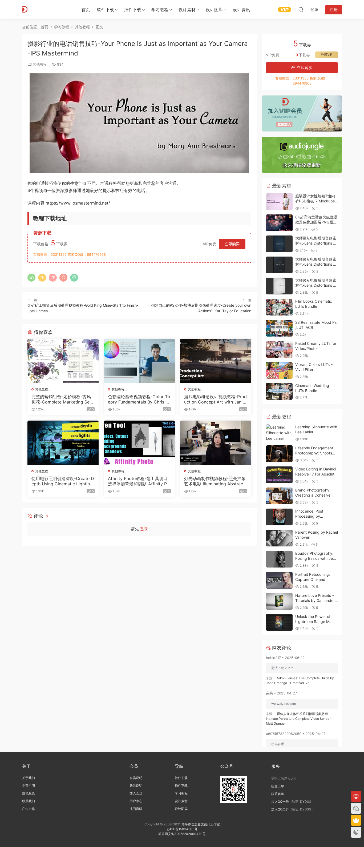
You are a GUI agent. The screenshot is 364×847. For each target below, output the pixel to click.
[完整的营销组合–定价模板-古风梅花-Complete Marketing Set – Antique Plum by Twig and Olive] (63, 361)
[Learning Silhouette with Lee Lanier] (279, 432)
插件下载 (132, 9)
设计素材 (181, 801)
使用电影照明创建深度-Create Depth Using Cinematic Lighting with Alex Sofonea (62, 481)
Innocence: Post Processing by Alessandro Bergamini (314, 516)
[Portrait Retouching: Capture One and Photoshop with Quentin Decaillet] (279, 580)
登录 (144, 529)
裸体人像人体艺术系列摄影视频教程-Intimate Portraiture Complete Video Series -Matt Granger (298, 718)
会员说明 (136, 778)
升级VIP (326, 55)
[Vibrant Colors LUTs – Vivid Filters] (279, 370)
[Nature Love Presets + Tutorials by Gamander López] (279, 601)
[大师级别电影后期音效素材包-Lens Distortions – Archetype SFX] (279, 265)
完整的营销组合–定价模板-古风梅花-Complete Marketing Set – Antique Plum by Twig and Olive (62, 399)
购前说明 (136, 786)
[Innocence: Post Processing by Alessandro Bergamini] (279, 517)
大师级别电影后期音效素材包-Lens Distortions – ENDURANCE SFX (315, 243)
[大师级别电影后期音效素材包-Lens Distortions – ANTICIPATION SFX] (279, 286)
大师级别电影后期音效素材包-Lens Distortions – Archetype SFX (315, 264)
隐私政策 (28, 793)
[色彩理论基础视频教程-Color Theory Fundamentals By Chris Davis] (139, 361)
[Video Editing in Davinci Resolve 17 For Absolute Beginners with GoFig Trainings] (279, 474)
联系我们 (28, 801)
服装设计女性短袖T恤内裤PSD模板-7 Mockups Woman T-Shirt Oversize (316, 201)
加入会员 (136, 793)
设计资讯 (241, 9)
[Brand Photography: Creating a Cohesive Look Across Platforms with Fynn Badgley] (279, 496)
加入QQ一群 (280, 802)
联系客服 (277, 794)
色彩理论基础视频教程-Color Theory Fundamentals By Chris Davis (139, 399)
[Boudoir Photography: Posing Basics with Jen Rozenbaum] (279, 559)
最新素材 (281, 186)
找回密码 (136, 809)
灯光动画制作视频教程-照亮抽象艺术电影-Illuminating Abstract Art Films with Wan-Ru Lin (215, 481)
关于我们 (28, 778)
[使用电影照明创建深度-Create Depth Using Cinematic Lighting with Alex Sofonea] (63, 443)
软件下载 (105, 9)
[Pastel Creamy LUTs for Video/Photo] (279, 349)
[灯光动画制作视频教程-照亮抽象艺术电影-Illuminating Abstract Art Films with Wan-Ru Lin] (215, 443)
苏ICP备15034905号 (182, 829)
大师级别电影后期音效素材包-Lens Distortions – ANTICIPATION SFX (315, 285)
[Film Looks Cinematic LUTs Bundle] (279, 307)
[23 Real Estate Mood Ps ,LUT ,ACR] (279, 328)
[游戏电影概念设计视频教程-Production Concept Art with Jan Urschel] (215, 361)
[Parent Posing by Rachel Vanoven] (279, 538)
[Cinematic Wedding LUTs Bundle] (279, 391)
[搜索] (301, 9)
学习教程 (159, 9)
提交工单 (277, 786)
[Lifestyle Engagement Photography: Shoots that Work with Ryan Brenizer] (279, 453)
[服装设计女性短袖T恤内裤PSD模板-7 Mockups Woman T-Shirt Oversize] (279, 201)
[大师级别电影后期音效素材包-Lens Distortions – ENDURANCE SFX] (279, 243)
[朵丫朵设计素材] (46, 9)
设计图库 (214, 9)
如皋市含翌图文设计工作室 (200, 824)
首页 (86, 9)
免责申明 (28, 786)
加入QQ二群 (280, 809)
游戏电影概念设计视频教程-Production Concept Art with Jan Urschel (215, 399)
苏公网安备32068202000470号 (182, 834)
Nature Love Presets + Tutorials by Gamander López (315, 600)
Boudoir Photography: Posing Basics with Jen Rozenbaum (315, 558)
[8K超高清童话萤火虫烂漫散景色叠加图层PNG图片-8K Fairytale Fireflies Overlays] (279, 222)
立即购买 (232, 244)
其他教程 (40, 64)
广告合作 (28, 809)
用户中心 (136, 801)
